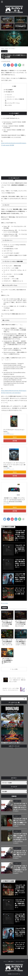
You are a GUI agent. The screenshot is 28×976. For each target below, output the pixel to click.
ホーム (5, 961)
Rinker (8, 432)
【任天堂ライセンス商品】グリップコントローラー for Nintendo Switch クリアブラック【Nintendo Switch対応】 (14, 499)
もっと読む (15, 669)
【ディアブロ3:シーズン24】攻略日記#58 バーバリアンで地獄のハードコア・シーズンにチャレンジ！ (20, 643)
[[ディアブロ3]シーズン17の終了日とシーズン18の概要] (15, 65)
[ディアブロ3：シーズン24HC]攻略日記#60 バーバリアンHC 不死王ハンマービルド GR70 (20, 624)
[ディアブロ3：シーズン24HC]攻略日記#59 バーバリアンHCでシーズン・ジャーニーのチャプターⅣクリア (7, 643)
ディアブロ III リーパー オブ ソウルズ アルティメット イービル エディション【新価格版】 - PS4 (14, 464)
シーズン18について (9, 92)
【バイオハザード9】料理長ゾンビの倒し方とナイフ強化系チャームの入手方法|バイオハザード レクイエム (20, 837)
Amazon (15, 437)
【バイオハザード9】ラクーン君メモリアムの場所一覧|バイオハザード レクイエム (20, 853)
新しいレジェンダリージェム (12, 103)
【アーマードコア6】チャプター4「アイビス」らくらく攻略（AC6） (20, 591)
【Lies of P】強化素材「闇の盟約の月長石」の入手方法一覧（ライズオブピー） (20, 563)
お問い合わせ (11, 961)
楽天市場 (15, 440)
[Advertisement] (14, 161)
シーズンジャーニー (10, 97)
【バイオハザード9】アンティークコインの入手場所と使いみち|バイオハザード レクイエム (20, 806)
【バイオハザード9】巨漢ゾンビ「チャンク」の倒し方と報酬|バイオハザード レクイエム (20, 821)
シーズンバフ (8, 94)
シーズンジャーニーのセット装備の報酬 (14, 100)
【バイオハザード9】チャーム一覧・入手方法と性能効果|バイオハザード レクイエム (20, 869)
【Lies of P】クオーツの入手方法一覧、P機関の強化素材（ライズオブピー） (20, 549)
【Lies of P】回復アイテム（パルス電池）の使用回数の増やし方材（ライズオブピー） (20, 577)
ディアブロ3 (5, 603)
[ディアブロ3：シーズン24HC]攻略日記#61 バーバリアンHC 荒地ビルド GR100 (7, 623)
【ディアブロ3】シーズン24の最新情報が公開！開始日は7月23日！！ (7, 661)
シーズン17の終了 (8, 89)
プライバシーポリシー (19, 961)
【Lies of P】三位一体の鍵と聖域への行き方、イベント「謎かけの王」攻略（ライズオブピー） (20, 535)
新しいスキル (8, 105)
